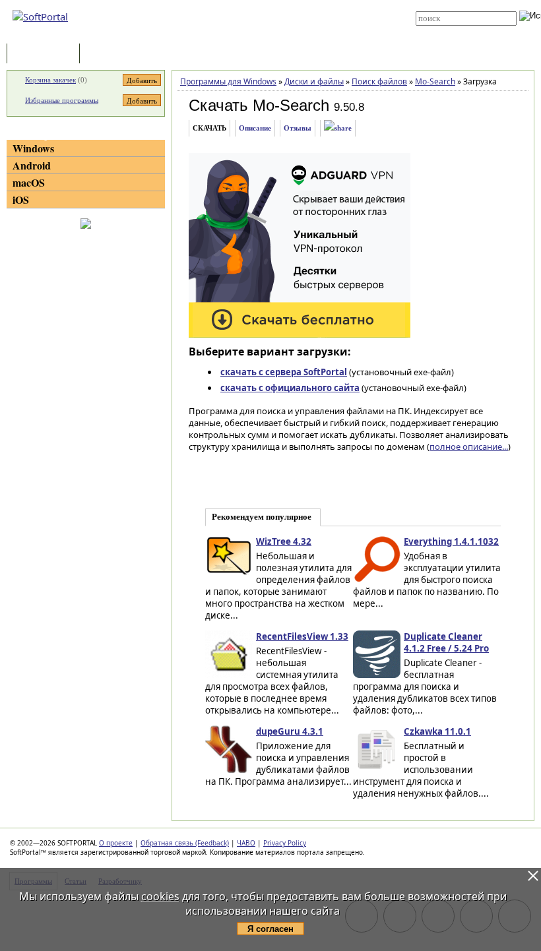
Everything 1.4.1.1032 (451, 541)
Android (32, 165)
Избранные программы (61, 100)
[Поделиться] (338, 128)
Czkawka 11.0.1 (437, 731)
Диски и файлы (314, 81)
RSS (250, 34)
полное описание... (469, 446)
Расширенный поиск (452, 30)
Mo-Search (435, 81)
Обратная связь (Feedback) (185, 842)
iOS (21, 199)
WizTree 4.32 (283, 541)
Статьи (111, 54)
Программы (46, 54)
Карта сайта (265, 24)
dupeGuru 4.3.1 (289, 731)
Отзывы (297, 128)
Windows (33, 148)
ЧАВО (246, 842)
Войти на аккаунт (271, 5)
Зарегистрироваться (278, 14)
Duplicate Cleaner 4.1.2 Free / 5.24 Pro (446, 642)
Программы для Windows (228, 81)
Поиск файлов (379, 81)
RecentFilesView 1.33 (302, 636)
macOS (29, 182)
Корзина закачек (50, 80)
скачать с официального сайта (290, 388)
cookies (160, 896)
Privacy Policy (284, 842)
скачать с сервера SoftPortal (283, 372)
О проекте (116, 842)
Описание (255, 128)
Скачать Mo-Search (259, 105)
